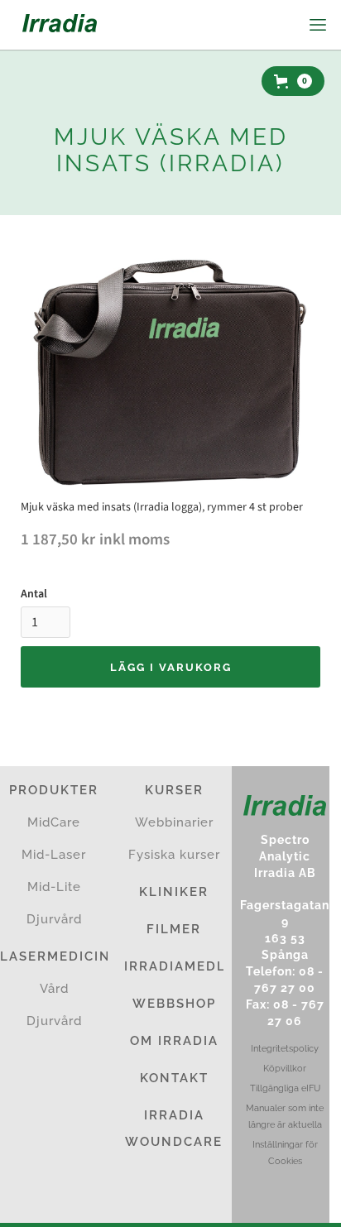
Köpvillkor (284, 1068)
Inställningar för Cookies (285, 1153)
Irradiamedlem (173, 966)
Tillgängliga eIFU (285, 1088)
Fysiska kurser (174, 854)
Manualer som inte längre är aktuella (285, 1116)
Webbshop (174, 1003)
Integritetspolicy (285, 1048)
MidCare (53, 822)
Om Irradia (174, 1040)
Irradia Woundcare (174, 1128)
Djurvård (54, 919)
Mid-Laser (54, 854)
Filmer (173, 929)
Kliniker (174, 891)
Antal (34, 594)
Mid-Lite (54, 887)
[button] (316, 25)
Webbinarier (174, 822)
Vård (54, 988)
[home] (55, 25)
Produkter (53, 790)
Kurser (174, 790)
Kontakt (174, 1078)
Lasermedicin (54, 956)
